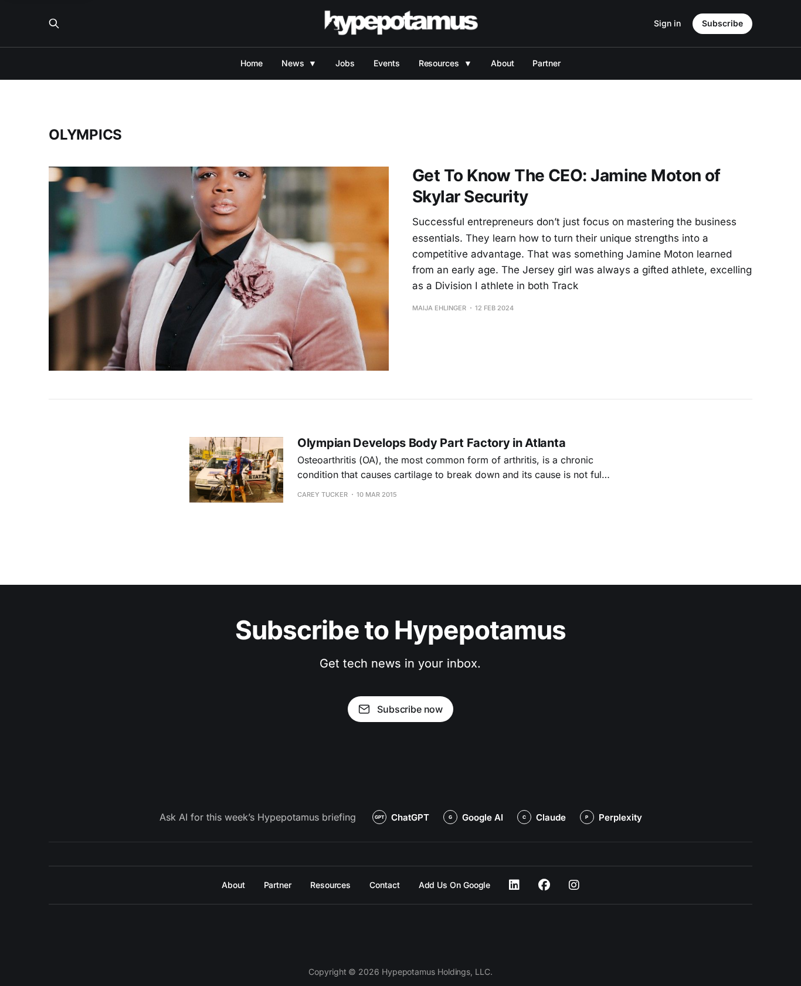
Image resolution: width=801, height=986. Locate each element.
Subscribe (722, 23)
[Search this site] (54, 23)
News (292, 63)
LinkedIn (514, 885)
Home (251, 63)
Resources (439, 63)
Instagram (574, 885)
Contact (384, 885)
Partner (546, 63)
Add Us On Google (455, 885)
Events (387, 63)
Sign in (667, 23)
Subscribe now (410, 709)
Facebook (544, 885)
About (502, 63)
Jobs (345, 63)
